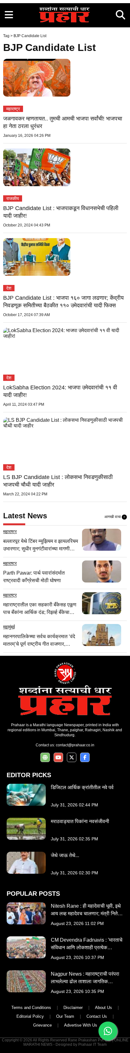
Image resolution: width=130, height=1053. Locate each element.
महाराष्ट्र (13, 108)
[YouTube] (58, 757)
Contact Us (96, 1016)
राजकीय (12, 198)
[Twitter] (71, 757)
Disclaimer (73, 1007)
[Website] (45, 757)
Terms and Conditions (31, 1007)
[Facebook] (85, 757)
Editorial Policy (30, 1016)
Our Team (65, 1016)
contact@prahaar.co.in (75, 745)
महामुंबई (9, 626)
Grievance (42, 1025)
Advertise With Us (80, 1025)
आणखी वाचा (114, 517)
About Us (103, 1007)
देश (8, 288)
